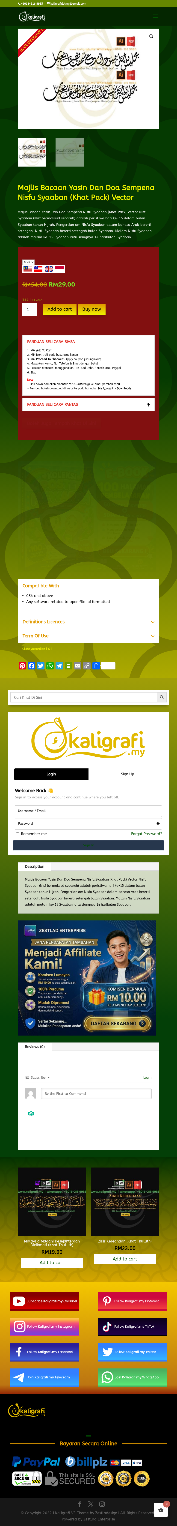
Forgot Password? (146, 834)
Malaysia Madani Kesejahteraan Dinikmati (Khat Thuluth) (52, 1243)
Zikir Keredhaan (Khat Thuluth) (125, 1241)
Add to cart (59, 309)
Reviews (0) (35, 1047)
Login (146, 1078)
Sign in (88, 845)
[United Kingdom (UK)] (49, 269)
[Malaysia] (28, 269)
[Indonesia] (59, 269)
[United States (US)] (38, 269)
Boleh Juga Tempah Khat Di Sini (61, 423)
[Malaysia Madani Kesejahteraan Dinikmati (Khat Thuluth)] (52, 1235)
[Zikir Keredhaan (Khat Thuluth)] (125, 1235)
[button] (151, 36)
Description (34, 866)
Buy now (91, 309)
